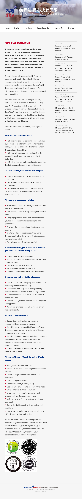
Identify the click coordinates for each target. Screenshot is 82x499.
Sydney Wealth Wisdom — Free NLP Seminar (64, 88)
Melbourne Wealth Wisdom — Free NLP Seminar (65, 119)
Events (16, 28)
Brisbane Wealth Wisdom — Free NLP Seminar (65, 57)
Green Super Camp (44, 28)
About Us (59, 28)
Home (7, 28)
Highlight (28, 28)
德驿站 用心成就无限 (38, 10)
